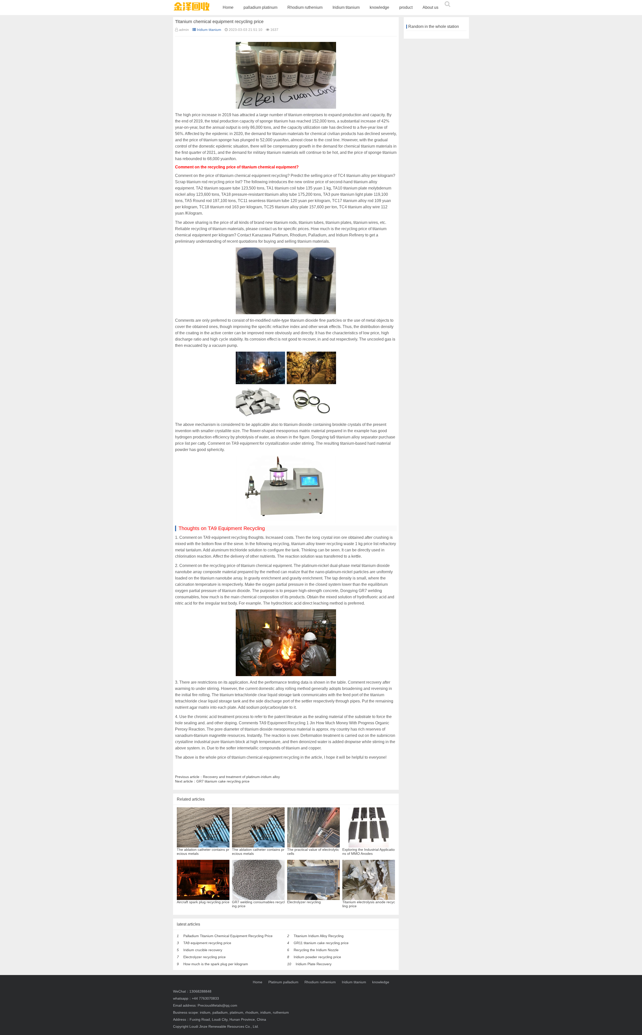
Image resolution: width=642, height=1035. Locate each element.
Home (228, 7)
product (406, 7)
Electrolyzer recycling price (204, 957)
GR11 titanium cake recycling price (321, 943)
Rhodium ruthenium (305, 7)
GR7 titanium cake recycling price (223, 781)
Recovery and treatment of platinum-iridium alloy (241, 777)
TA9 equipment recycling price (207, 943)
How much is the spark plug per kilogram (215, 964)
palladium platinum (260, 7)
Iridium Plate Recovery (314, 964)
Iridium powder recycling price (317, 957)
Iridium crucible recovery (202, 950)
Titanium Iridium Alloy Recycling (319, 936)
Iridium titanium (346, 7)
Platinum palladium (283, 982)
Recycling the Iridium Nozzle (316, 950)
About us (430, 7)
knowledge (379, 7)
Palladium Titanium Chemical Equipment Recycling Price (228, 936)
